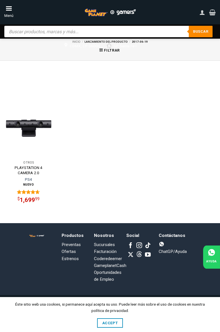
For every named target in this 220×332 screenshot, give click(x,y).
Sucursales (104, 244)
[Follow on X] (130, 255)
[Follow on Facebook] (130, 246)
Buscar (200, 31)
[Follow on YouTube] (148, 255)
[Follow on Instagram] (139, 246)
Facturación (105, 251)
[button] (212, 12)
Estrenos (70, 258)
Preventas (71, 244)
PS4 (28, 179)
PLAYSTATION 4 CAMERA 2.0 (28, 170)
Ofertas (69, 251)
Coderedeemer (108, 258)
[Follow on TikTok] (148, 246)
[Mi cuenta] (202, 12)
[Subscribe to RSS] (139, 255)
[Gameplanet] (110, 12)
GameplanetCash (110, 265)
